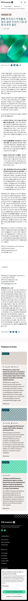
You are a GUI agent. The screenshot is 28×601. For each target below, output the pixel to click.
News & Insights (8, 6)
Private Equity (4, 544)
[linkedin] (2, 531)
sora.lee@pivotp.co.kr (11, 279)
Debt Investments (5, 542)
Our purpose (4, 558)
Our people (4, 555)
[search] (21, 2)
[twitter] (5, 531)
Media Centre (17, 6)
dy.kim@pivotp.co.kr (10, 283)
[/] (7, 2)
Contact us (4, 563)
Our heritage (4, 553)
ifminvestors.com (11, 250)
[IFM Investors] (14, 522)
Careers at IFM (4, 560)
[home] (1, 6)
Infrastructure (4, 539)
